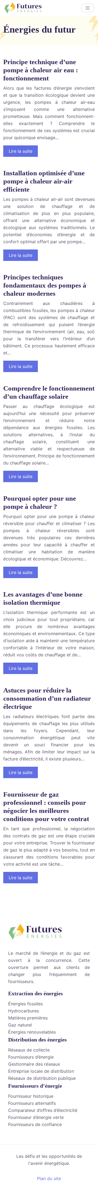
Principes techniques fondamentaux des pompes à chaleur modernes (44, 285)
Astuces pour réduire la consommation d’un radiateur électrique (47, 698)
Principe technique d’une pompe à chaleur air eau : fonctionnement (40, 70)
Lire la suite (20, 151)
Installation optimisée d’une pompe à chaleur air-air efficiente (44, 181)
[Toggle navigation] (87, 8)
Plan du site (49, 1178)
